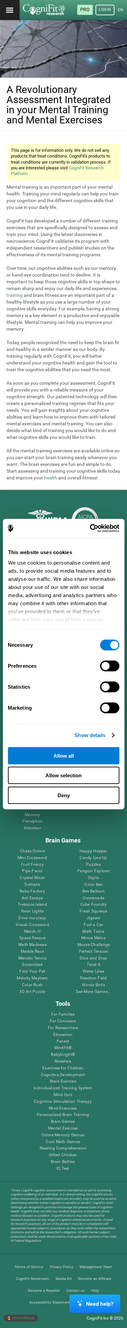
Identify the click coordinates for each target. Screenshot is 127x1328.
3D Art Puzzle (32, 992)
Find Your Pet (32, 971)
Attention (32, 828)
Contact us (75, 1290)
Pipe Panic (32, 871)
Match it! (32, 931)
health (50, 477)
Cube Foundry (93, 904)
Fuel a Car (93, 925)
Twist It (94, 965)
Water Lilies (94, 971)
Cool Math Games (63, 1142)
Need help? (99, 1304)
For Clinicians (63, 1021)
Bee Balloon (93, 891)
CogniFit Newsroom (32, 1279)
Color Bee (93, 884)
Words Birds (93, 985)
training (14, 295)
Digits (93, 878)
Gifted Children (63, 1155)
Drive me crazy (32, 918)
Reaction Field (93, 978)
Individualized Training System (63, 1088)
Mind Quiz (63, 1095)
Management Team (96, 1267)
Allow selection (63, 775)
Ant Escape (32, 898)
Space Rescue (32, 938)
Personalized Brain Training (63, 1115)
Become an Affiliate (94, 1279)
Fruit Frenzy (32, 864)
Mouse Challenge (93, 945)
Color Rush (32, 985)
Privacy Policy (61, 1267)
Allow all (64, 755)
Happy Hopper (93, 851)
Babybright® (63, 1054)
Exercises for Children (62, 1068)
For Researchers (63, 1028)
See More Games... (93, 992)
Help (95, 1290)
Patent (63, 1041)
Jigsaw (93, 918)
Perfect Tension (93, 951)
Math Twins (93, 931)
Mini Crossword (32, 858)
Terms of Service (29, 1267)
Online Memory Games (62, 1135)
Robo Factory (32, 891)
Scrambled (32, 965)
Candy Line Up (93, 858)
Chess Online (32, 851)
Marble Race (32, 951)
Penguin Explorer (93, 871)
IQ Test (63, 1168)
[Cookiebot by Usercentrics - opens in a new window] (90, 528)
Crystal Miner (32, 878)
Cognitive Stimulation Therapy (63, 1101)
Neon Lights (32, 911)
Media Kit (64, 1279)
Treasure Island (32, 904)
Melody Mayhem (32, 978)
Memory (32, 815)
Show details (90, 735)
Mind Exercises (63, 1108)
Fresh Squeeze (93, 911)
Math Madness (32, 945)
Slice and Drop (93, 958)
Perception (32, 821)
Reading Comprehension (63, 1148)
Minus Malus (93, 938)
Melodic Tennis (32, 958)
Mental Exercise (63, 1128)
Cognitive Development (63, 1075)
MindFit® (63, 1048)
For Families (63, 1014)
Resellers (63, 1061)
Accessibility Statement (49, 1302)
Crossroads (93, 898)
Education (62, 1035)
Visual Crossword (32, 925)
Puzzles (93, 864)
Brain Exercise (63, 1081)
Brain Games (63, 1121)
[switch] (109, 665)
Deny (64, 795)
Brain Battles (63, 1162)
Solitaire (32, 884)
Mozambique (23, 1318)
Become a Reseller (44, 1290)
